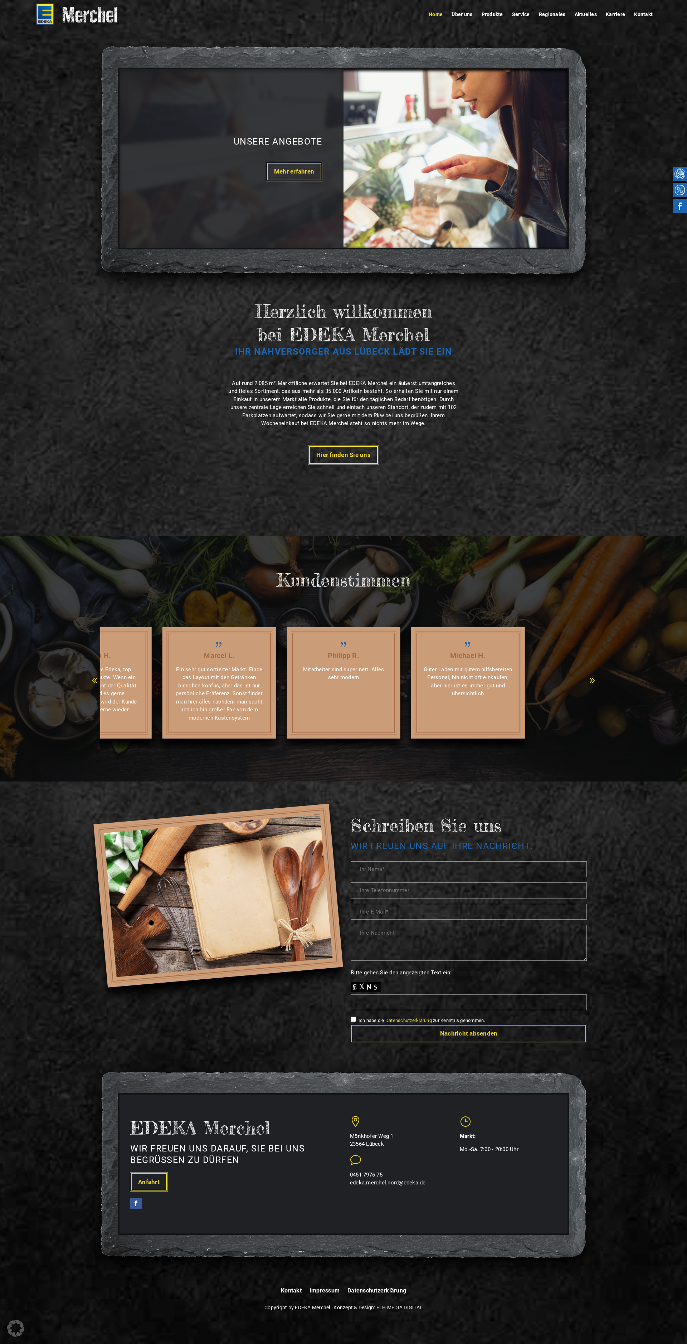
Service (521, 14)
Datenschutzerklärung (408, 1020)
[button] (94, 680)
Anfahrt (149, 1181)
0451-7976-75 (366, 1175)
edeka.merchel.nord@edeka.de (388, 1182)
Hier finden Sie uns (343, 454)
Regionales (552, 14)
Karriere (615, 14)
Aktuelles (586, 14)
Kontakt (643, 14)
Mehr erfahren (294, 171)
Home (436, 14)
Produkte (492, 14)
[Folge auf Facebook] (680, 206)
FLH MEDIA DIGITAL (399, 1307)
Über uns (462, 14)
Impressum (325, 1291)
